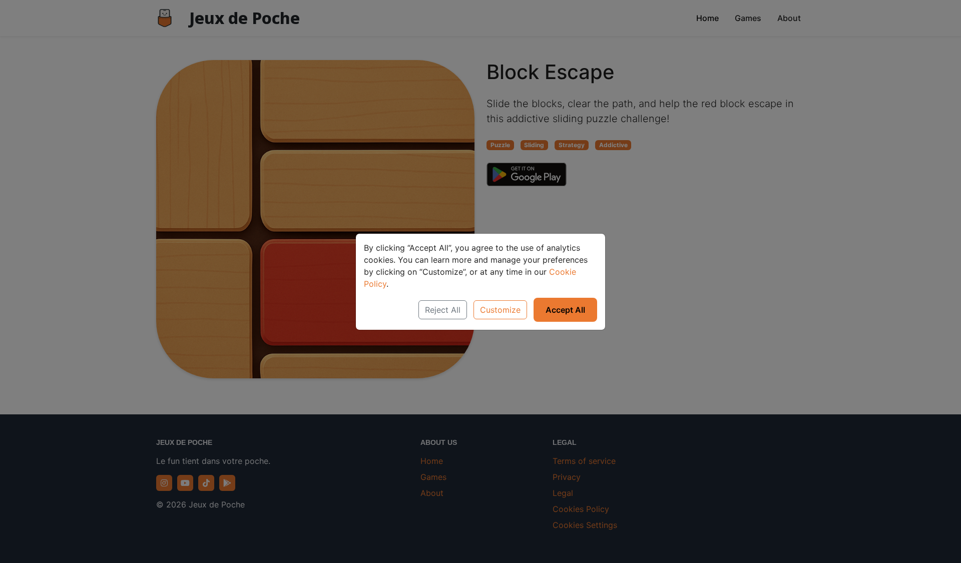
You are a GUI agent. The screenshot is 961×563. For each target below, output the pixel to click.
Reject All (442, 310)
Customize (500, 310)
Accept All (565, 310)
